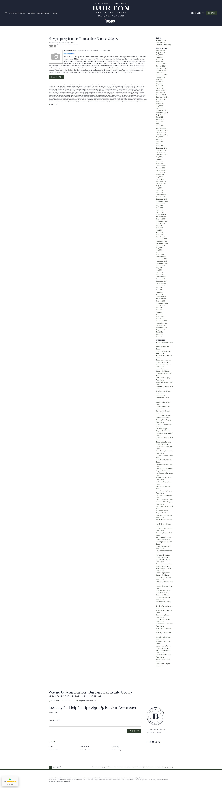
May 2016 (159, 250)
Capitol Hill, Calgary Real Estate (102, 86)
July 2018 (159, 206)
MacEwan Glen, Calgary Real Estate (136, 92)
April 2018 (159, 210)
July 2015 (159, 268)
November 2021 (161, 150)
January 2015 (160, 279)
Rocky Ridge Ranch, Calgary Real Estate (108, 96)
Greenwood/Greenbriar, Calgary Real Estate (113, 90)
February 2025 (161, 90)
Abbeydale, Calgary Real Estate (62, 84)
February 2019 (161, 194)
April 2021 (159, 161)
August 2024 (160, 99)
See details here (69, 53)
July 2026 (159, 55)
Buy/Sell (31, 13)
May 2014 (159, 292)
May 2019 (159, 188)
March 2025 (160, 88)
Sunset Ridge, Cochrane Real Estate (101, 99)
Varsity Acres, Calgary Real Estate (109, 101)
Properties (20, 13)
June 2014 (159, 290)
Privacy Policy (148, 767)
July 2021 (159, 157)
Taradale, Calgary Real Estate (116, 99)
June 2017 (159, 228)
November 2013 (161, 299)
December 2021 (161, 148)
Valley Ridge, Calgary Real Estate (93, 101)
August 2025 (160, 77)
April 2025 (159, 86)
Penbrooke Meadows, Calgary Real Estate (71, 95)
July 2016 (159, 248)
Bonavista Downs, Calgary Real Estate (57, 86)
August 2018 (160, 203)
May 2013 (159, 312)
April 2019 (159, 190)
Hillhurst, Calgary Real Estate (64, 92)
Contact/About (43, 13)
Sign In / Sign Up (197, 13)
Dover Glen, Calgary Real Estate (130, 89)
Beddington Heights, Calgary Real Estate (121, 84)
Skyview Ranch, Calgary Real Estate (134, 98)
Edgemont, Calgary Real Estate (67, 90)
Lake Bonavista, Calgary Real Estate (93, 92)
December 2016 (161, 239)
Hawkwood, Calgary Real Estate (130, 90)
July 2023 (159, 117)
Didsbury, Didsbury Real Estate (97, 89)
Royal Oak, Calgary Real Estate (59, 98)
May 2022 (159, 141)
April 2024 (159, 108)
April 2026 (159, 59)
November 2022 (161, 130)
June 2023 (160, 119)
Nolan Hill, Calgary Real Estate (103, 93)
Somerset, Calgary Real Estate (55, 99)
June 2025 (159, 81)
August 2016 (160, 245)
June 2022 (160, 139)
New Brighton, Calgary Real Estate (88, 93)
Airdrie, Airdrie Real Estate (76, 84)
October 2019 (161, 183)
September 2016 (162, 243)
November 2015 (161, 261)
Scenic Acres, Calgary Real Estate (101, 98)
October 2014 (161, 283)
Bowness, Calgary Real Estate (72, 86)
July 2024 (159, 101)
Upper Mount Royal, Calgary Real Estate (77, 101)
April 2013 (159, 314)
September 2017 (162, 221)
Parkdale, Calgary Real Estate (55, 95)
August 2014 (160, 285)
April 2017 (159, 232)
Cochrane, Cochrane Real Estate (80, 87)
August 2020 (160, 172)
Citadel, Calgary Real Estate (66, 87)
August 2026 (160, 53)
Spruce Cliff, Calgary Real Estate (85, 99)
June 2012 (159, 334)
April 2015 (159, 272)
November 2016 (161, 241)
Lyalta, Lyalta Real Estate (121, 92)
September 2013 (162, 303)
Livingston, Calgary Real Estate (109, 92)
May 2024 (159, 106)
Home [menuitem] (11, 13)
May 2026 (159, 57)
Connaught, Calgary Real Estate (95, 87)
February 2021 (161, 166)
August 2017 (160, 223)
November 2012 (161, 323)
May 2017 (159, 230)
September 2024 (162, 97)
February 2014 (161, 296)
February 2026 (161, 64)
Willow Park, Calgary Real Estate (137, 101)
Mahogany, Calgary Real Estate (56, 93)
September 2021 (162, 155)
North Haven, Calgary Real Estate (118, 93)
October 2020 (161, 170)
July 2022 (159, 137)
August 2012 (160, 330)
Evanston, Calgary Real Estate (81, 90)
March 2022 (160, 146)
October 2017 (161, 219)
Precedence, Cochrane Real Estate (119, 95)
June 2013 (159, 310)
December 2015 (161, 259)
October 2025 (161, 73)
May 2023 (159, 121)
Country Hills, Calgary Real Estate (129, 87)
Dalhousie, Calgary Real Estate (82, 89)
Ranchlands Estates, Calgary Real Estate (136, 95)
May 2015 (159, 270)
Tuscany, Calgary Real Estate (130, 99)
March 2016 (160, 254)
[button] (197, 13)
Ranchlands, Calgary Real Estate (56, 96)
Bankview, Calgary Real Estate (105, 84)
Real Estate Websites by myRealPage (162, 767)
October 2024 (161, 95)
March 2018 (160, 212)
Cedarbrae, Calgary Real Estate (116, 86)
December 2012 (161, 321)
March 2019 (160, 192)
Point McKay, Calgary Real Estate (103, 95)
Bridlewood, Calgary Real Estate (87, 86)
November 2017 (161, 217)
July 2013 (159, 308)
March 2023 (160, 126)
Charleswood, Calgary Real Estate (131, 86)
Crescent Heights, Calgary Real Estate (66, 89)
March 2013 (160, 316)
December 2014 (161, 281)
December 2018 (161, 199)
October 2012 (161, 325)
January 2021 (160, 168)
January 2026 (161, 66)
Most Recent (160, 50)
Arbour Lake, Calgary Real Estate (90, 84)
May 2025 (159, 84)
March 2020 (160, 179)
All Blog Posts (161, 40)
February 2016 (161, 256)
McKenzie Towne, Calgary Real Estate (71, 93)
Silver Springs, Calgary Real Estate (117, 98)
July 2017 (159, 225)
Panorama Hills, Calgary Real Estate (135, 93)
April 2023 (159, 124)
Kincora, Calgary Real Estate (78, 92)
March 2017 (160, 234)
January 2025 (161, 92)
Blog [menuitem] (55, 13)
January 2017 (160, 237)
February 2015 (161, 277)
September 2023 (162, 112)
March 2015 (160, 274)
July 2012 (159, 332)
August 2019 (160, 186)
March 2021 (160, 163)
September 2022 (162, 135)
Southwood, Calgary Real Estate (70, 99)
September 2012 (162, 327)
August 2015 (160, 265)
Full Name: (53, 712)
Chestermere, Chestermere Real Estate (162, 398)
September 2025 (162, 75)
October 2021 (161, 152)
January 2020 (161, 181)
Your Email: (54, 720)
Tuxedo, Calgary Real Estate (60, 101)
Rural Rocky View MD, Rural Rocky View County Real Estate (80, 98)
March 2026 (160, 61)
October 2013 (161, 301)
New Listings (160, 42)
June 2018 (159, 208)
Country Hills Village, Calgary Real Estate (112, 87)
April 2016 (159, 252)
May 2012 (159, 336)
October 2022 (161, 132)
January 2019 (160, 197)
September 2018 (162, 201)
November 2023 (161, 110)
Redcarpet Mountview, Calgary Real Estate (73, 96)
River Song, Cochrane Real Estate (91, 96)
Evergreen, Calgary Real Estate (95, 90)
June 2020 (160, 174)
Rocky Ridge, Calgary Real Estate (125, 96)
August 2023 (160, 115)
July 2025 (159, 79)
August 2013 (160, 305)
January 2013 (160, 319)
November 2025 (161, 70)
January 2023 (161, 128)
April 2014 (159, 294)
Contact (211, 13)
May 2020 (159, 177)
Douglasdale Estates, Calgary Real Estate (66, 44)
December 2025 (161, 68)
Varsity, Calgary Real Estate (123, 101)
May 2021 (159, 159)
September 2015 (162, 263)
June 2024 (160, 104)
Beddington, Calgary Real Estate (138, 84)
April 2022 (159, 143)
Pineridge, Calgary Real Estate (88, 95)
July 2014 (159, 288)
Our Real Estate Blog (163, 45)
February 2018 (161, 214)
